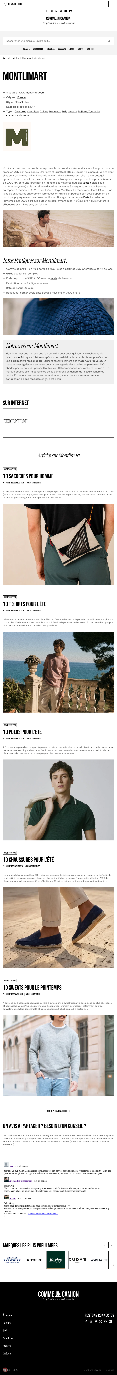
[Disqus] (58, 1197)
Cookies (110, 1370)
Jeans (71, 49)
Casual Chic (22, 102)
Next (111, 1245)
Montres (90, 49)
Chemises (51, 49)
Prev (104, 1245)
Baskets (26, 49)
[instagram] (51, 11)
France (21, 97)
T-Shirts (82, 111)
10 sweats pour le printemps (32, 988)
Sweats (72, 111)
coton (87, 182)
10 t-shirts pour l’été (24, 604)
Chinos (80, 49)
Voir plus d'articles (58, 1111)
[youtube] (65, 11)
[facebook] (46, 11)
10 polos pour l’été (22, 732)
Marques (26, 58)
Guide (16, 58)
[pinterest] (56, 11)
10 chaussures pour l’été (28, 860)
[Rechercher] (109, 41)
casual (18, 357)
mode (54, 278)
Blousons (62, 49)
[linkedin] (70, 11)
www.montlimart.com (32, 92)
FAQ (5, 1330)
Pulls (64, 111)
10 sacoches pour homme (28, 476)
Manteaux (55, 111)
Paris (86, 197)
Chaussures (38, 49)
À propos (7, 1315)
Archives (7, 1346)
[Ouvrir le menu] (111, 4)
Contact (7, 1323)
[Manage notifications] (5, 1370)
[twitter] (61, 11)
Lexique (7, 1353)
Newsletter (15, 4)
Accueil (6, 58)
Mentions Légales (92, 1370)
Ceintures (20, 111)
